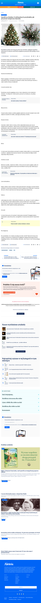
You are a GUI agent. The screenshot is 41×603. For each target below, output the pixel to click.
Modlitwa (31, 7)
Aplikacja (16, 578)
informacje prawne (21, 597)
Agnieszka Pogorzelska (13, 20)
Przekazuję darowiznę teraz (8, 292)
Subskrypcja (17, 579)
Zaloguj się (26, 309)
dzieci (3, 448)
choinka (6, 79)
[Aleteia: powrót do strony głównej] (20, 2)
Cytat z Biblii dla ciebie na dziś (12, 402)
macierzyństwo (4, 481)
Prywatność (19, 599)
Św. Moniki (24, 4)
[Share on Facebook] (31, 56)
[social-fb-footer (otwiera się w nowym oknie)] (19, 594)
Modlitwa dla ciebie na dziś (11, 406)
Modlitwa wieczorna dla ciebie (12, 398)
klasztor (3, 519)
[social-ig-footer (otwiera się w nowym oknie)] (23, 594)
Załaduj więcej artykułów (20, 351)
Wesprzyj (20, 7)
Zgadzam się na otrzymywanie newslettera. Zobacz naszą (15, 274)
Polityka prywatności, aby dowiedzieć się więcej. (29, 424)
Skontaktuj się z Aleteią (12, 599)
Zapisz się (4, 276)
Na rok (27, 576)
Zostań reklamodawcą (29, 597)
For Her (2, 12)
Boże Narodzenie (5, 250)
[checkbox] (2, 273)
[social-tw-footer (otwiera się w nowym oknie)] (21, 594)
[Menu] (7, 3)
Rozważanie (6, 410)
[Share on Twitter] (35, 56)
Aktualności (6, 576)
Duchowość (6, 579)
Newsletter (17, 576)
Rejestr (9, 7)
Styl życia (5, 578)
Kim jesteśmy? (15, 597)
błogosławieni (4, 499)
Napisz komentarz (21, 313)
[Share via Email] (37, 56)
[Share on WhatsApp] (39, 56)
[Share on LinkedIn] (33, 56)
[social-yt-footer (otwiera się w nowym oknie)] (17, 594)
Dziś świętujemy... (7, 394)
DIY (14, 250)
